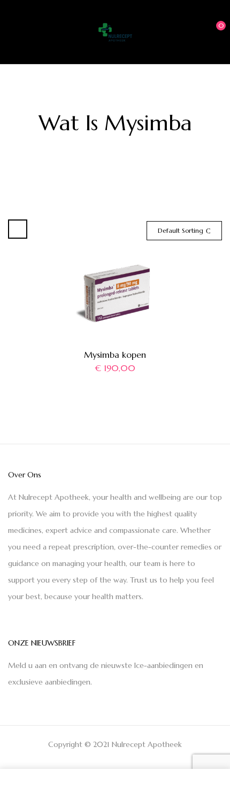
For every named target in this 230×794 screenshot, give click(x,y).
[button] (212, 31)
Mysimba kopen (115, 354)
